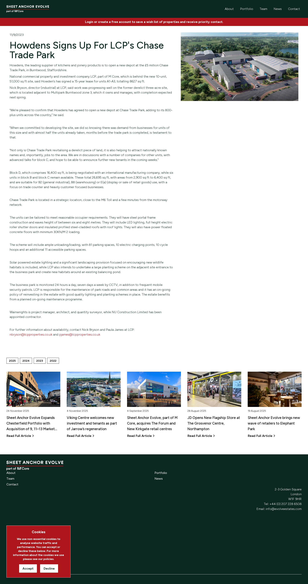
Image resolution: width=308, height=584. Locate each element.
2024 (26, 360)
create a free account (114, 22)
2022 (53, 360)
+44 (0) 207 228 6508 (286, 504)
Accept (28, 568)
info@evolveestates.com (284, 509)
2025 (12, 360)
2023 (39, 360)
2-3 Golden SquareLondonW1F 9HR (288, 494)
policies (48, 559)
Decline (49, 568)
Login (89, 22)
